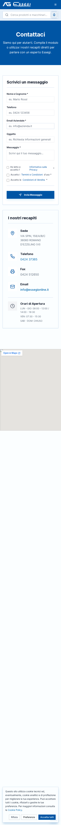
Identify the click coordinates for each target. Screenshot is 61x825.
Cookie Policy (15, 809)
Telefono (11, 107)
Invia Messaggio (33, 194)
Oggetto (11, 134)
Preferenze (29, 817)
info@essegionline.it (34, 289)
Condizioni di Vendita (34, 179)
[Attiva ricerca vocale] (54, 15)
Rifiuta (14, 817)
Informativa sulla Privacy (38, 168)
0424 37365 (28, 259)
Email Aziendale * (16, 121)
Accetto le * (29, 179)
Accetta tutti (47, 817)
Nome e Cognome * (17, 94)
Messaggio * (14, 147)
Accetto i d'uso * (31, 174)
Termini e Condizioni (32, 174)
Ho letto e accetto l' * (32, 168)
